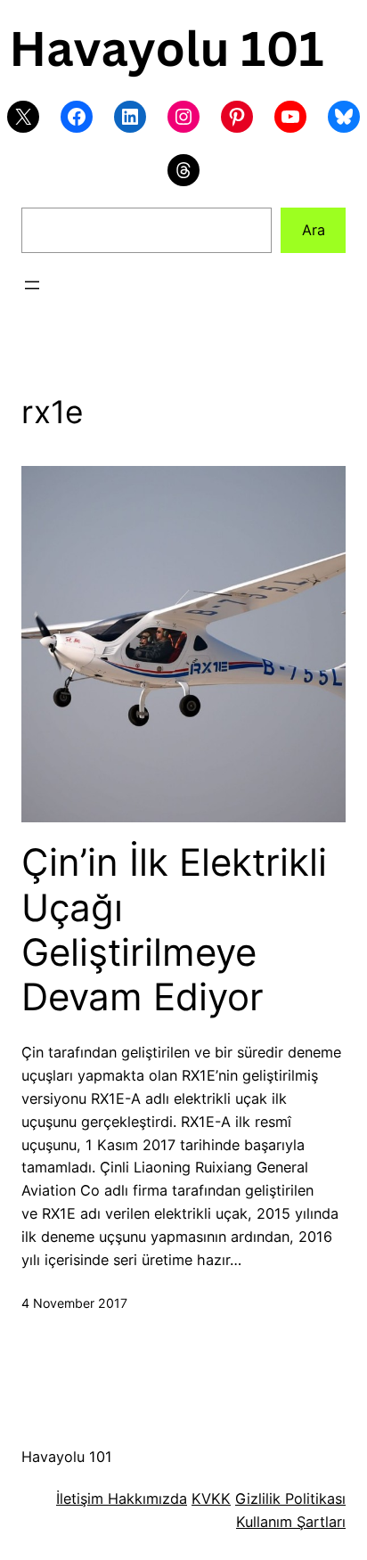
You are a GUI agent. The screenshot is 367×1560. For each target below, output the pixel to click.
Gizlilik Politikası (290, 1498)
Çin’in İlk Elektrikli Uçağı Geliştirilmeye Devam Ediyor (174, 929)
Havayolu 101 (66, 1457)
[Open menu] (32, 285)
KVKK (211, 1498)
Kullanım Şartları (291, 1522)
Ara (313, 230)
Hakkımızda (145, 1498)
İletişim (79, 1498)
